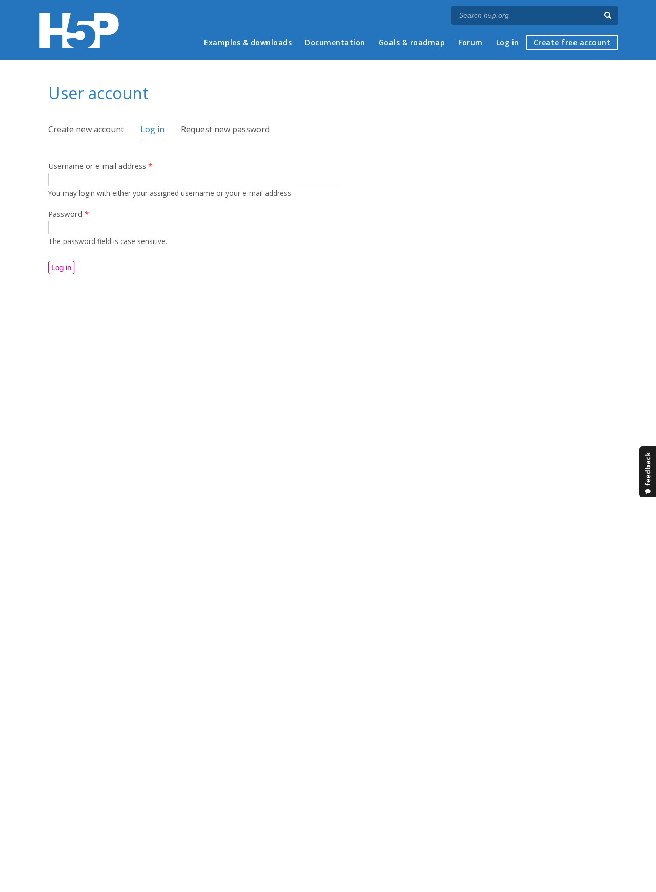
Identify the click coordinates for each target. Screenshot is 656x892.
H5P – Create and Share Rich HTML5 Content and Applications (79, 30)
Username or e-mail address (100, 165)
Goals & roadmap (412, 42)
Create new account (86, 129)
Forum (470, 42)
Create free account (572, 42)
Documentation (335, 42)
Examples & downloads (248, 42)
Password (68, 214)
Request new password (225, 129)
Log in (507, 42)
